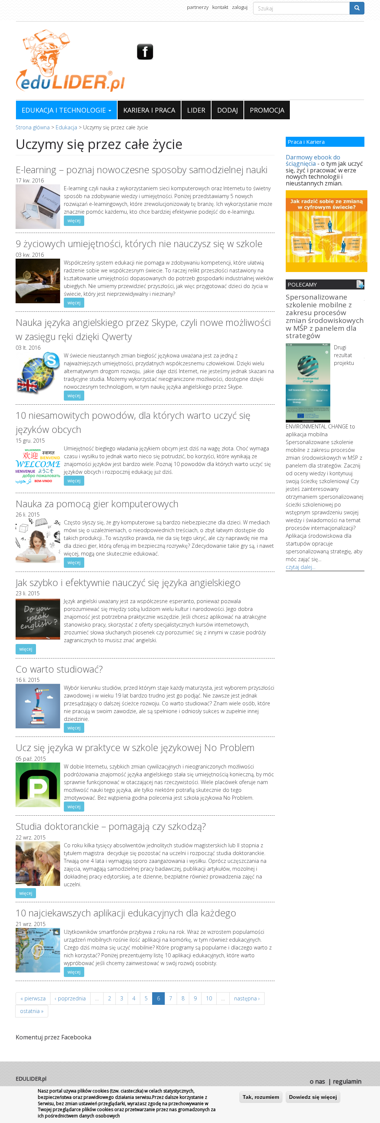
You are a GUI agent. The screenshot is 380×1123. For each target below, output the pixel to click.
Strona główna (33, 127)
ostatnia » (31, 1010)
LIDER (196, 110)
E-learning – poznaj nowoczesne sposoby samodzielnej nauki (142, 169)
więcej (74, 220)
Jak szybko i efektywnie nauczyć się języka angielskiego (128, 582)
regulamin (347, 1081)
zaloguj (240, 7)
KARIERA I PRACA (149, 110)
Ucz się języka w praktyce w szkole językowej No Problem (135, 747)
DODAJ (227, 110)
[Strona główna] (70, 60)
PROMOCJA (267, 110)
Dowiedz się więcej (313, 1097)
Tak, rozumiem (261, 1097)
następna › (247, 998)
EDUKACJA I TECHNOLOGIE (65, 110)
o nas (317, 1081)
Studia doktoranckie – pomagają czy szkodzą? (111, 826)
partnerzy (198, 7)
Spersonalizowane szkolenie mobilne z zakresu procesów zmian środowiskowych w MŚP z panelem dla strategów (325, 316)
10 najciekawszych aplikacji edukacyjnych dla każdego (126, 912)
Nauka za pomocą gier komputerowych (97, 503)
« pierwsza (33, 998)
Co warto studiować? (59, 669)
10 (209, 998)
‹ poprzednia (70, 998)
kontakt (220, 7)
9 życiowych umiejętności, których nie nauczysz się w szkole (139, 243)
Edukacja (66, 127)
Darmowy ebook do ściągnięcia (313, 160)
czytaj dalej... (300, 566)
